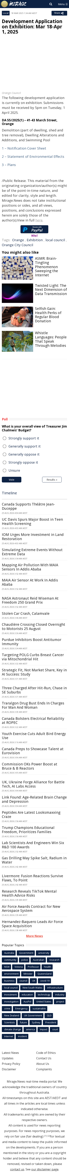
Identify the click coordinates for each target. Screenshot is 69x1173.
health (47, 966)
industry (59, 994)
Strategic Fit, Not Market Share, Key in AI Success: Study (34, 672)
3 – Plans (9, 165)
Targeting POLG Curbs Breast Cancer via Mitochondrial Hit (33, 656)
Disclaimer (9, 1069)
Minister (28, 973)
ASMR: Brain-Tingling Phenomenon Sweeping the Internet (46, 266)
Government (26, 952)
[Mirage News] (14, 4)
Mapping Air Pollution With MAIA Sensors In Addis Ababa (30, 567)
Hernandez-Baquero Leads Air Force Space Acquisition (32, 923)
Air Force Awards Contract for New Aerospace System (31, 908)
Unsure (14, 470)
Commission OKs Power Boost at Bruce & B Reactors (29, 766)
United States (43, 1001)
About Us (42, 1064)
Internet (8, 1036)
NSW (7, 966)
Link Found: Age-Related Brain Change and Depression (34, 799)
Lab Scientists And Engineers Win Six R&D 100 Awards (33, 844)
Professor (33, 966)
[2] (48, 1136)
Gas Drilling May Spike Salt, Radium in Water (34, 860)
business (9, 980)
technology (44, 994)
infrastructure (55, 987)
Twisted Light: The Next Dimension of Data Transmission (51, 289)
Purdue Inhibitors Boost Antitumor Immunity (31, 641)
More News (34, 936)
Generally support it (24, 446)
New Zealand (11, 1015)
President (50, 1022)
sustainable (39, 1008)
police (24, 959)
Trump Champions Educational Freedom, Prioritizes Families (28, 829)
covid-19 (44, 980)
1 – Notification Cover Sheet (24, 148)
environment (11, 973)
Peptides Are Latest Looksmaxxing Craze (31, 814)
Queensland (45, 973)
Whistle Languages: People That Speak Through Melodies (51, 339)
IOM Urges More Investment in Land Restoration (33, 536)
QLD (49, 1015)
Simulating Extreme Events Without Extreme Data (32, 551)
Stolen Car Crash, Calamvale (25, 613)
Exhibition (35, 240)
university (43, 952)
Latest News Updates (10, 1055)
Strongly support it (23, 438)
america (30, 1029)
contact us (17, 1169)
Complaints (44, 1069)
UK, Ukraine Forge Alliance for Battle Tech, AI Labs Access (33, 784)
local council (55, 240)
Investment (10, 994)
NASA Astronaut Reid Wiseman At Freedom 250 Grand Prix (30, 600)
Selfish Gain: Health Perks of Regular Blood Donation (48, 314)
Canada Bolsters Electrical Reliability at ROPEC (33, 720)
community (10, 959)
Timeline (9, 493)
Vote (11, 479)
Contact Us (43, 1058)
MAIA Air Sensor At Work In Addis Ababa (30, 582)
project (60, 1001)
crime (7, 1008)
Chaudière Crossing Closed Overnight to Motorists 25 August (33, 626)
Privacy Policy (11, 1064)
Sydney (36, 1022)
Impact (43, 1029)
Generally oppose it (24, 454)
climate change (12, 1029)
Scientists (9, 1022)
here (39, 220)
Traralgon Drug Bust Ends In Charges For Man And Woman (33, 705)
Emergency (21, 1008)
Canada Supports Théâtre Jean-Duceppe (28, 506)
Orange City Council (17, 245)
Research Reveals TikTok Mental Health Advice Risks (29, 893)
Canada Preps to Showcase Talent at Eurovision (32, 751)
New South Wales (32, 987)
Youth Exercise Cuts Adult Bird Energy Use (34, 735)
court (55, 1029)
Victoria (19, 966)
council (23, 980)
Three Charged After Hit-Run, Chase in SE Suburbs (34, 690)
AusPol (27, 1001)
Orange (18, 240)
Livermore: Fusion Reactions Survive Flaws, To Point (32, 878)
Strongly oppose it (23, 462)
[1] (45, 1136)
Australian (38, 959)
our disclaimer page (45, 1169)
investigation (11, 1001)
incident (22, 1036)
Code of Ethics (46, 1053)
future (23, 1022)
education (27, 994)
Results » (52, 479)
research (54, 959)
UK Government (33, 1015)
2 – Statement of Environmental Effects (33, 156)
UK (33, 980)
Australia (9, 952)
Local (5, 13)
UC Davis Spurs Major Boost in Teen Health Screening (32, 521)
